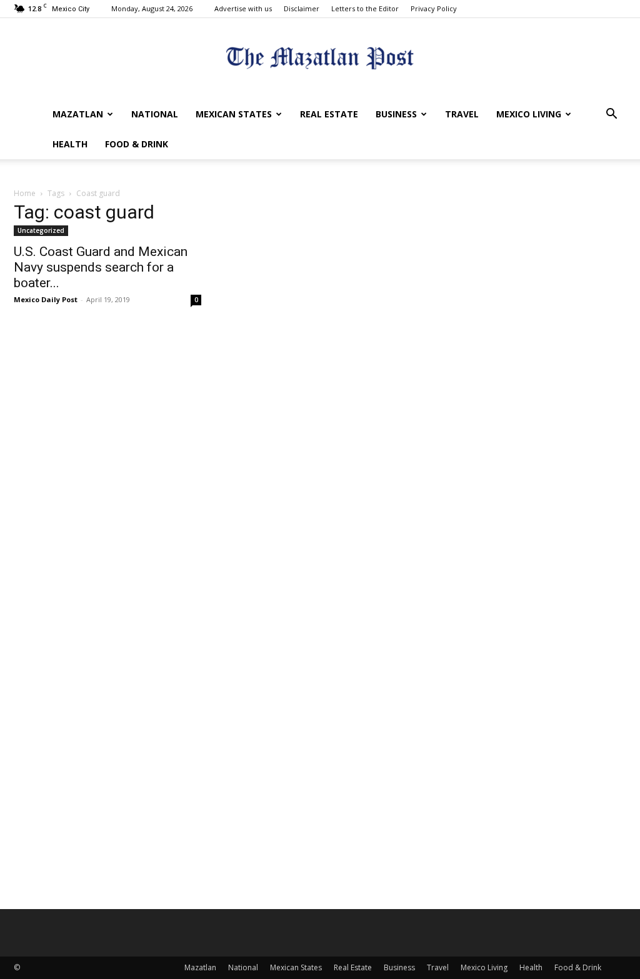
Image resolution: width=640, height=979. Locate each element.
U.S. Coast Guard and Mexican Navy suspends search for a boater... (101, 267)
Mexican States (234, 114)
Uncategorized (41, 230)
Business (396, 114)
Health (70, 144)
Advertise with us (243, 8)
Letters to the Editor (365, 8)
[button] (611, 115)
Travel (462, 114)
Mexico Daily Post (46, 299)
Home (25, 193)
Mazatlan (77, 114)
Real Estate (329, 114)
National (154, 114)
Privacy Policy (434, 8)
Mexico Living (528, 114)
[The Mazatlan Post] (320, 60)
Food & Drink (136, 144)
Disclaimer (301, 8)
